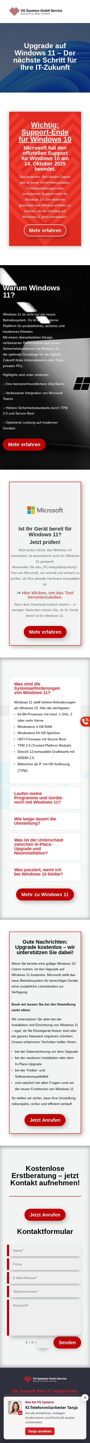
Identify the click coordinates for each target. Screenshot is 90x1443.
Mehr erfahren (45, 230)
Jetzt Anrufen (45, 1120)
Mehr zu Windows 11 (45, 894)
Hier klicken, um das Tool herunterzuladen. (48, 595)
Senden (67, 1342)
